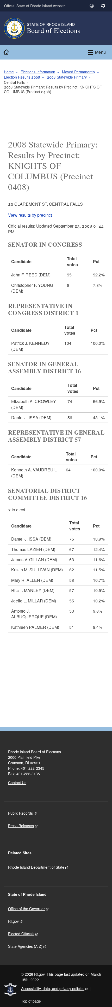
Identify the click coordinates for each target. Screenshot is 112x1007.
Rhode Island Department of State (36, 867)
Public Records (20, 813)
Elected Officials (21, 933)
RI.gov (13, 921)
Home (9, 71)
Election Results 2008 (22, 77)
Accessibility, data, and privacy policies (52, 988)
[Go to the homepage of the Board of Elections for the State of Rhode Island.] (15, 28)
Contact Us (17, 782)
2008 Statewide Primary (67, 77)
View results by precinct (30, 215)
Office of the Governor (26, 908)
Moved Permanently (78, 71)
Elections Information (38, 71)
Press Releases (21, 825)
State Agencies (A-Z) (25, 946)
